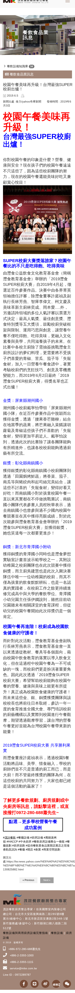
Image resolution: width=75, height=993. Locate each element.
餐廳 (22, 849)
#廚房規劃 (18, 845)
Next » (46, 880)
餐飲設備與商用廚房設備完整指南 (25, 932)
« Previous (28, 880)
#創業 (37, 849)
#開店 (29, 849)
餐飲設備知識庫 (17, 66)
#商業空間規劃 (51, 849)
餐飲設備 (57, 932)
